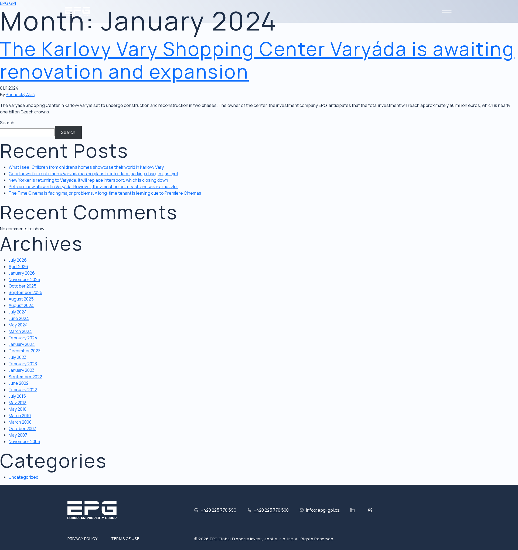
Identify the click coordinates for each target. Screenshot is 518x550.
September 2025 (25, 292)
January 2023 (22, 370)
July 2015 (17, 396)
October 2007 (22, 428)
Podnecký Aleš (20, 94)
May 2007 (18, 435)
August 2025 (21, 299)
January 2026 (22, 273)
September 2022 (25, 377)
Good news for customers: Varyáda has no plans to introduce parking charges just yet (93, 174)
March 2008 (20, 422)
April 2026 (18, 266)
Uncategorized (23, 477)
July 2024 (18, 312)
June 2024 (19, 318)
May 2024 (18, 325)
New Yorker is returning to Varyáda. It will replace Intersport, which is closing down (88, 180)
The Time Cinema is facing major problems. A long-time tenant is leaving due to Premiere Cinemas (105, 193)
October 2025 (22, 286)
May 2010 (17, 409)
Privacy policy (82, 538)
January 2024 (22, 344)
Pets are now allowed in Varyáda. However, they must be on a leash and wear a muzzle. (93, 187)
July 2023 (17, 357)
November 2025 (24, 279)
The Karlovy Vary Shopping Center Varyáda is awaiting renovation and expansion (257, 60)
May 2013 (17, 403)
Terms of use (125, 538)
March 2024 (20, 331)
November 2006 (24, 441)
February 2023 (23, 364)
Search (7, 123)
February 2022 (23, 390)
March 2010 (20, 416)
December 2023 (24, 351)
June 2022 (19, 383)
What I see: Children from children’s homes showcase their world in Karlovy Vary (86, 167)
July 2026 (18, 260)
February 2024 (23, 338)
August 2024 (21, 305)
